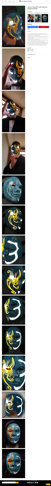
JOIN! (17, 482)
